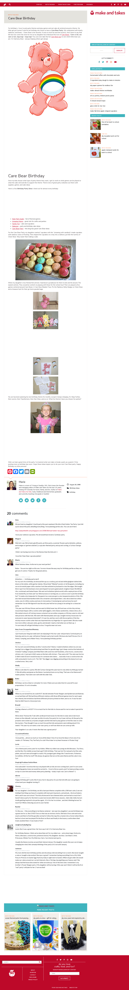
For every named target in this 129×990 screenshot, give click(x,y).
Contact (33, 975)
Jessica (18, 642)
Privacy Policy (32, 979)
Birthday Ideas (75, 488)
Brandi (17, 705)
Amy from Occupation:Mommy (27, 629)
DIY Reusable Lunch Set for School (110, 137)
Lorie (17, 744)
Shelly (17, 665)
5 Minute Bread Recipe (97, 101)
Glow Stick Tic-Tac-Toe (97, 106)
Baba (17, 679)
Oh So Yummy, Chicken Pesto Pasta (102, 96)
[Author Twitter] (33, 500)
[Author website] (27, 500)
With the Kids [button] (50, 4)
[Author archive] (21, 500)
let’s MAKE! (64, 978)
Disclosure (32, 977)
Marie (17, 560)
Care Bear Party (17, 229)
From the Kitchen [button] (64, 4)
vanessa (18, 848)
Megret (18, 539)
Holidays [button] (89, 4)
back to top (73, 987)
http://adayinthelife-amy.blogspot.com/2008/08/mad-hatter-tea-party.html (41, 531)
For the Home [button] (78, 4)
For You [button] (39, 4)
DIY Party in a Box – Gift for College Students (45, 918)
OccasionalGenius (22, 733)
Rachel (17, 807)
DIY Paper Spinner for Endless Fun (101, 85)
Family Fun (16, 224)
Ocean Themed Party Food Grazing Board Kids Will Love (17, 918)
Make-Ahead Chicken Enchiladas (101, 90)
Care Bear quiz (56, 37)
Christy (18, 786)
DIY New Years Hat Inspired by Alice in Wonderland (74, 918)
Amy (17, 520)
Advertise (33, 972)
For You (104, 134)
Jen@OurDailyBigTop (23, 825)
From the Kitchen (96, 73)
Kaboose (15, 226)
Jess (16, 575)
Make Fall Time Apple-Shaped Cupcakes (103, 111)
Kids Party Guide (18, 219)
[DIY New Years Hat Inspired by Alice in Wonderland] (73, 935)
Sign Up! (119, 50)
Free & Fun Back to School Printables (110, 123)
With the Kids (13, 15)
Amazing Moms (17, 221)
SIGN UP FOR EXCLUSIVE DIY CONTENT (64, 969)
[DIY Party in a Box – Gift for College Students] (45, 935)
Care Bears (65, 35)
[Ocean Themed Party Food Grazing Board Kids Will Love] (17, 935)
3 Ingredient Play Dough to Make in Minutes (105, 80)
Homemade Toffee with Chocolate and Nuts (105, 75)
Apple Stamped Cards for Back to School (110, 151)
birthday (72, 492)
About (33, 970)
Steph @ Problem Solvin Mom (26, 762)
